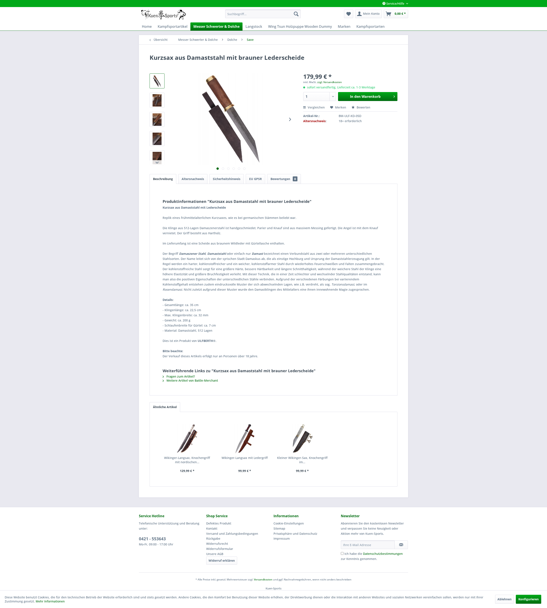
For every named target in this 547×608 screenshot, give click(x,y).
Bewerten (363, 107)
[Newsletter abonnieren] (401, 545)
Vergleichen (316, 107)
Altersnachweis (193, 179)
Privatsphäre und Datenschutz (295, 534)
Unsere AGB (214, 554)
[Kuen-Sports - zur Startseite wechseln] (163, 15)
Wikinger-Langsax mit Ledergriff (245, 458)
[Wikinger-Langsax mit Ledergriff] (245, 439)
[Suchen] (296, 14)
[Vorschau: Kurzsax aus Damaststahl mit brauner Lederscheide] (157, 80)
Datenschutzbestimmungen (383, 554)
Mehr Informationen (50, 601)
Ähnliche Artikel (165, 407)
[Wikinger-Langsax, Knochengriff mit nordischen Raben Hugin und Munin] (187, 439)
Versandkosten (263, 579)
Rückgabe (213, 538)
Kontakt (211, 528)
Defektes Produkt (218, 523)
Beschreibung (163, 179)
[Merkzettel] (348, 14)
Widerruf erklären (222, 560)
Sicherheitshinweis (226, 179)
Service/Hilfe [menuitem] (395, 3)
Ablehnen (504, 599)
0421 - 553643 (152, 539)
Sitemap (279, 528)
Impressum (282, 538)
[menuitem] (263, 14)
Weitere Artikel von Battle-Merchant (192, 380)
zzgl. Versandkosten (329, 82)
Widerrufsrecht (217, 544)
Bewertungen (283, 179)
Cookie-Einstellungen (289, 523)
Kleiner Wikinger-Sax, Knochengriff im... (302, 460)
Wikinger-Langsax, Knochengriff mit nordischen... (187, 460)
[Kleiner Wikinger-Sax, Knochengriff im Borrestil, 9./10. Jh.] (302, 439)
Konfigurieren (528, 599)
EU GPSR (255, 179)
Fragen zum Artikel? (180, 376)
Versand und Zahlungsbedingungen (232, 534)
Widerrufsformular (219, 549)
